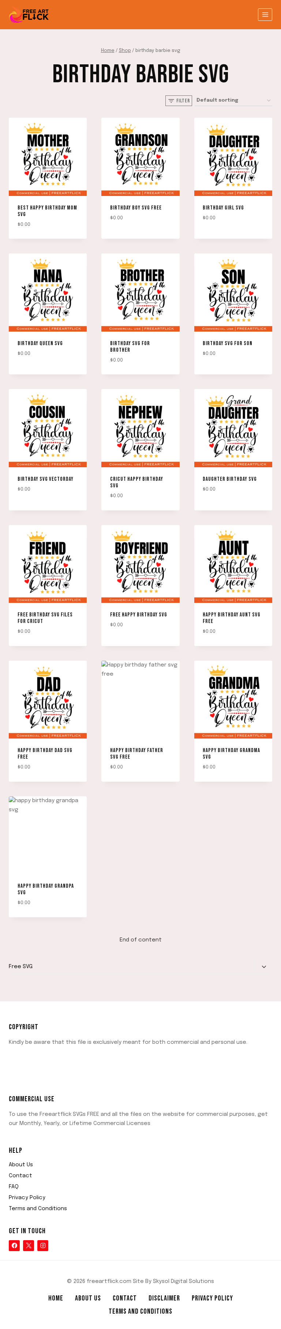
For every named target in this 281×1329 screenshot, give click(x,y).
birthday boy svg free (136, 207)
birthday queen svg (40, 343)
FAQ (14, 1187)
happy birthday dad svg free (45, 753)
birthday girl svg (223, 207)
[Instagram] (42, 1245)
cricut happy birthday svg (136, 482)
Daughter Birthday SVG (230, 479)
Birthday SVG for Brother (130, 347)
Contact (20, 1176)
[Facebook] (14, 1245)
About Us (21, 1165)
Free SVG (21, 967)
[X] (28, 1245)
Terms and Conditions (38, 1209)
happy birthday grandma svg (231, 753)
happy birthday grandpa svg (46, 889)
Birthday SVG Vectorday (46, 479)
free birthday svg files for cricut (45, 618)
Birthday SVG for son (227, 343)
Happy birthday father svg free (136, 753)
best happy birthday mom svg (47, 211)
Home (55, 1298)
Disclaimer (164, 1298)
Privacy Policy (27, 1198)
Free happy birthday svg (138, 614)
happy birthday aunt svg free (232, 618)
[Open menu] (265, 14)
